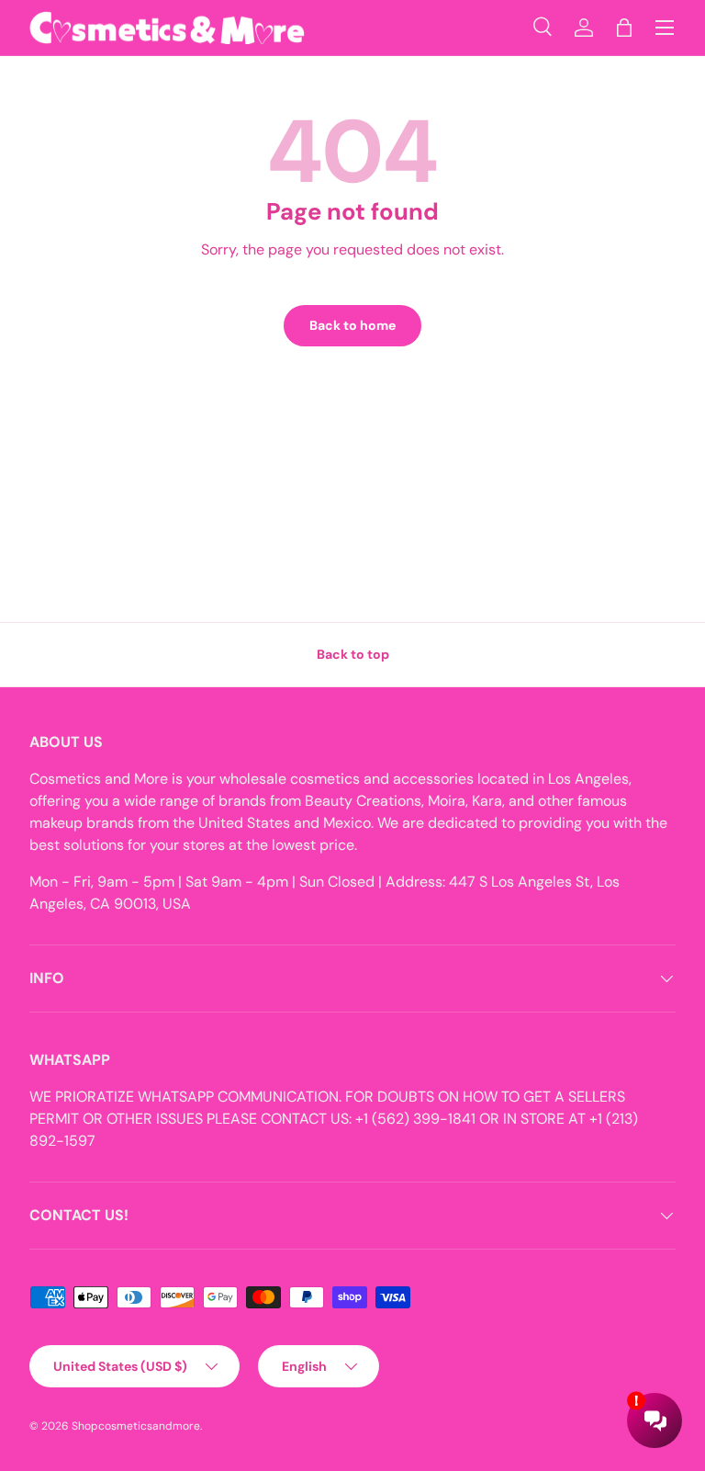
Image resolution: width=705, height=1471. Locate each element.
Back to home (352, 325)
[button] (624, 27)
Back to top (353, 654)
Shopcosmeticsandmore (136, 1426)
